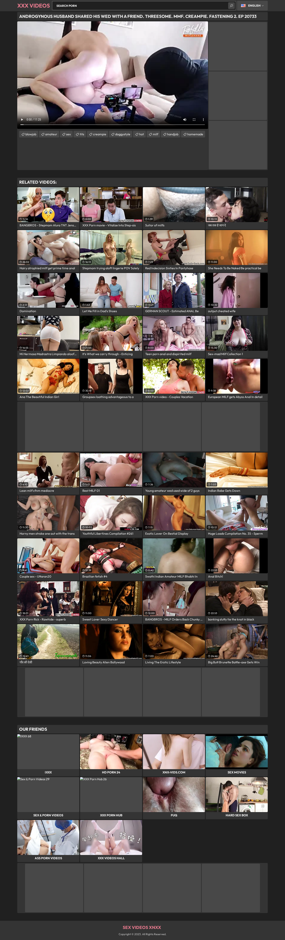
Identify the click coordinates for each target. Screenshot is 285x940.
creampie (99, 134)
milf (155, 134)
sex (68, 134)
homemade (195, 134)
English (254, 5)
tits (82, 134)
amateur (51, 134)
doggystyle (122, 134)
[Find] (231, 5)
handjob (172, 134)
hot (141, 134)
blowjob (30, 134)
